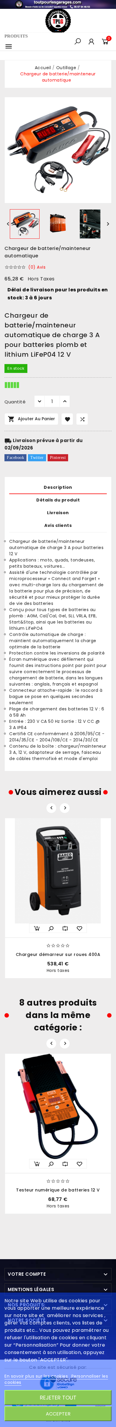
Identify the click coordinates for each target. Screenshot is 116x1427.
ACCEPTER (58, 1413)
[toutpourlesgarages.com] (58, 4)
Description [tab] (58, 487)
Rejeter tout (58, 1397)
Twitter (37, 457)
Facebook (15, 457)
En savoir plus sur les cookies (36, 1376)
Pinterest (58, 457)
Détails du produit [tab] (58, 500)
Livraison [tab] (58, 513)
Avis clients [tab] (58, 525)
